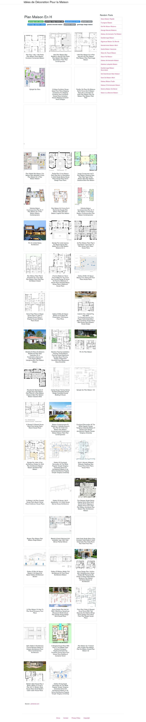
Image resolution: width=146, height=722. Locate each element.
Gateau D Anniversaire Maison (110, 85)
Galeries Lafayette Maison (109, 64)
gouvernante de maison (72, 21)
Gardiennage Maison (107, 38)
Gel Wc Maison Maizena (108, 26)
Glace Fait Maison (106, 57)
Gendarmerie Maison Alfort (109, 45)
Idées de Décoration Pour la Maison (46, 2)
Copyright (87, 718)
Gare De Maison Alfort (108, 78)
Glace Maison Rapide (107, 19)
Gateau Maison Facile (108, 81)
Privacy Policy (76, 718)
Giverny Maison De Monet (109, 89)
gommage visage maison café (54, 21)
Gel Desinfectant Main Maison (110, 74)
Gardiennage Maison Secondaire (107, 69)
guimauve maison (69, 24)
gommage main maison (36, 21)
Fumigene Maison (106, 23)
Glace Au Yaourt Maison (108, 53)
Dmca (58, 718)
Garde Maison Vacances (108, 49)
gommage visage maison (85, 24)
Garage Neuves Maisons (108, 30)
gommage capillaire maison (36, 24)
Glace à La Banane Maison (109, 93)
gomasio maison (87, 21)
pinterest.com (35, 704)
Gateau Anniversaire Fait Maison (111, 34)
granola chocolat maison (54, 24)
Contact (65, 718)
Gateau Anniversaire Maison (110, 60)
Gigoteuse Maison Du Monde (110, 41)
